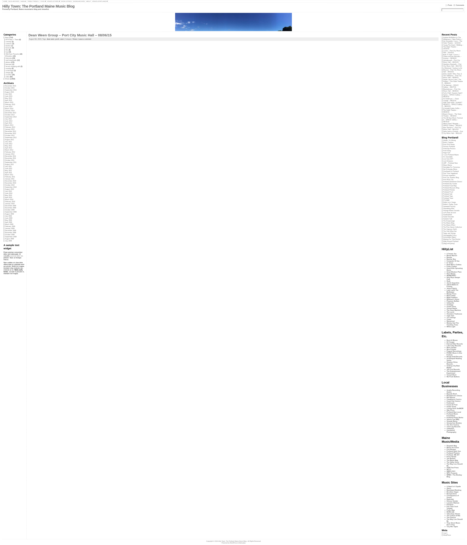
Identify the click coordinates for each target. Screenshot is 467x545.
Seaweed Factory (449, 206)
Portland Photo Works (455, 417)
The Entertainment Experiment (453, 372)
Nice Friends (451, 349)
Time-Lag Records (453, 427)
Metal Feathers (452, 297)
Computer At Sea (453, 261)
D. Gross (450, 263)
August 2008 (9, 239)
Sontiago (450, 305)
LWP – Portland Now (450, 163)
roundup (8, 68)
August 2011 (9, 164)
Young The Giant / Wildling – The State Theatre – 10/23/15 (453, 47)
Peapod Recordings (454, 351)
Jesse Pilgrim (452, 288)
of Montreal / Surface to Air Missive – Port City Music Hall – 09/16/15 (452, 70)
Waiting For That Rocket (451, 239)
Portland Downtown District (452, 182)
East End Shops (449, 144)
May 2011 (8, 170)
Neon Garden (451, 347)
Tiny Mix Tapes (452, 526)
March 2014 (9, 109)
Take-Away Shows (453, 514)
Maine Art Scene (453, 447)
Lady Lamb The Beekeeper (452, 291)
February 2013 (10, 127)
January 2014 (9, 111)
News (7, 37)
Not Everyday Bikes (450, 169)
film (7, 50)
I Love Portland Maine (451, 155)
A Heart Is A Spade (454, 486)
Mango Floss (451, 294)
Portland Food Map (450, 186)
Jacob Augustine (453, 283)
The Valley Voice (453, 462)
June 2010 (8, 193)
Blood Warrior (452, 255)
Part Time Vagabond (450, 173)
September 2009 (11, 212)
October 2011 (9, 160)
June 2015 (8, 96)
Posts (450, 5)
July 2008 (8, 241)
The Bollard (451, 458)
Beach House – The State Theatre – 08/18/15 (452, 115)
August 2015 (9, 92)
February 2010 (10, 201)
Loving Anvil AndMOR (455, 408)
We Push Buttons (453, 377)
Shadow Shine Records (452, 363)
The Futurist (451, 517)
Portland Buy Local (454, 412)
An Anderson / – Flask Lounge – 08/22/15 (451, 99)
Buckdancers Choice (454, 396)
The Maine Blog (448, 223)
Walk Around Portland (450, 241)
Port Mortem (451, 449)
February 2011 (10, 177)
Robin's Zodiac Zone (450, 204)
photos (8, 62)
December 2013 (10, 113)
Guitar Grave (451, 407)
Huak (448, 281)
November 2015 (10, 86)
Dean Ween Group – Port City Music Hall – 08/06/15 (70, 35)
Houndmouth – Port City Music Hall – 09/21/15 (451, 61)
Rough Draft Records (454, 357)
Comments (460, 5)
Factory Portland (449, 146)
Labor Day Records (454, 346)
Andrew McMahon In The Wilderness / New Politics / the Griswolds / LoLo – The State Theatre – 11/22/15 (452, 40)
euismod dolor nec (16, 256)
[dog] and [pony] (449, 243)
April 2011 (8, 173)
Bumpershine (452, 494)
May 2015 (8, 98)
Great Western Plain (454, 272)
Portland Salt (447, 194)
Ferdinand (450, 403)
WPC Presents (452, 473)
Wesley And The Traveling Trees (453, 324)
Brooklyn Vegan (452, 492)
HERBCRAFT (451, 276)
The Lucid (450, 312)
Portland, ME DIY (453, 455)
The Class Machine (454, 310)
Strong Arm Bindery (454, 423)
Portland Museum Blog (451, 188)
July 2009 (8, 216)
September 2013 (11, 117)
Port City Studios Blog (451, 177)
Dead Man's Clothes (454, 265)
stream (8, 73)
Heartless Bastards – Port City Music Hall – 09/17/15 (452, 65)
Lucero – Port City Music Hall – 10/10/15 (452, 51)
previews (9, 64)
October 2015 (9, 88)
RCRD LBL (450, 512)
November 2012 (10, 133)
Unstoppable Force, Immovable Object (450, 236)
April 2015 (8, 100)
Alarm (449, 488)
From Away (447, 151)
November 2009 (10, 208)
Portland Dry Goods (450, 184)
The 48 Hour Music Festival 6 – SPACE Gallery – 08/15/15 (453, 120)
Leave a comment (85, 39)
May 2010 (8, 195)
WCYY (449, 469)
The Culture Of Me (453, 516)
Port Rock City (448, 179)
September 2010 (11, 187)
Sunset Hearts (452, 308)
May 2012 (8, 146)
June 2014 (8, 106)
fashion (8, 46)
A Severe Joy (451, 254)
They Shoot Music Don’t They (453, 524)
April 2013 (8, 123)
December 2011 (10, 156)
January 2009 (9, 228)
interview (9, 58)
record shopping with (13, 66)
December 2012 (10, 131)
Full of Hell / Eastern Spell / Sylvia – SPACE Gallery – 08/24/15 (453, 95)
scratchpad (9, 70)
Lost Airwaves (448, 161)
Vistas (449, 319)
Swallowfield (447, 215)
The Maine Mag (452, 460)
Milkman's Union (453, 299)
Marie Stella (451, 296)
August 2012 (9, 140)
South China (451, 307)
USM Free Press (453, 468)
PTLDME (446, 200)
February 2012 (10, 152)
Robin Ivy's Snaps (449, 202)
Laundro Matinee (453, 503)
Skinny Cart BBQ (453, 419)
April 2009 (8, 222)
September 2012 (11, 137)
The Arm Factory (453, 425)
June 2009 (8, 218)
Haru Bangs (451, 274)
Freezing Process (449, 148)
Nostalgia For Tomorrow (451, 167)
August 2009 (9, 214)
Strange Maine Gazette (451, 210)
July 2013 (8, 119)
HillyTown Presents (12, 54)
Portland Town (448, 198)
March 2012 (9, 150)
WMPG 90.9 (451, 471)
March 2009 (9, 224)
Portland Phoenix (453, 453)
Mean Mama (447, 165)
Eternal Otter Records (455, 344)
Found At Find (452, 405)
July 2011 (8, 166)
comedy (8, 42)
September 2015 (11, 90)
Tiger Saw (450, 316)
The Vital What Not (450, 231)
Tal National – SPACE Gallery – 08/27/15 (451, 86)
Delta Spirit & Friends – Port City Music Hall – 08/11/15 (453, 132)
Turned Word (451, 375)
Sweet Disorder (448, 217)
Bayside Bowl (452, 394)
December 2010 (10, 181)
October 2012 (9, 135)
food (7, 52)
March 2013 (9, 125)
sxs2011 (8, 75)
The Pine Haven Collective (452, 227)
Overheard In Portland (451, 171)
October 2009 (9, 210)
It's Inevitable (448, 157)
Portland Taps (448, 196)
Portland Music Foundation (452, 415)
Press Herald (451, 457)
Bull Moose (451, 397)
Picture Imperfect (449, 175)
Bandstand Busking (454, 490)
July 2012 (8, 142)
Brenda (449, 257)
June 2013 (8, 121)
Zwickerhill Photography (451, 431)
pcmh (57, 39)
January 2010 (9, 204)
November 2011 (10, 158)
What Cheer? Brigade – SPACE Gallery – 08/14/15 (452, 124)
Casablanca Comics (454, 399)
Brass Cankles (448, 142)
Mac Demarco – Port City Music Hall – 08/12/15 (452, 128)
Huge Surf (446, 153)
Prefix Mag (451, 510)
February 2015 (10, 104)
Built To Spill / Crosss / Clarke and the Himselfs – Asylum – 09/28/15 (452, 56)
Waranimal (451, 321)
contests (9, 44)
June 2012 (8, 144)
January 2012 (9, 154)
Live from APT (448, 159)
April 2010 (8, 197)
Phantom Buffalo (453, 301)
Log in (445, 533)
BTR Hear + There (12, 39)
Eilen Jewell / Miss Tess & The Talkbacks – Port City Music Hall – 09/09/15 (452, 75)
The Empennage (449, 221)
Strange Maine (452, 421)
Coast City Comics (453, 401)
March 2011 (9, 175)
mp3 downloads (11, 60)
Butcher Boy (451, 259)
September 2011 (10, 162)
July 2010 (8, 191)
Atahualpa (242, 543)
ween (62, 39)
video (7, 77)
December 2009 (10, 206)
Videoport (450, 428)
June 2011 (8, 168)
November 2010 (10, 183)
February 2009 (10, 226)
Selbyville (450, 303)
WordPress (447, 535)
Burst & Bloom (452, 340)
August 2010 (9, 189)
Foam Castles (452, 266)
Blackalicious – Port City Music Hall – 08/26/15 (452, 90)
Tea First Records (453, 369)
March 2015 (9, 102)
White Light (451, 327)
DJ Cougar (450, 342)
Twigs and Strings (449, 233)
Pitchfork (450, 505)
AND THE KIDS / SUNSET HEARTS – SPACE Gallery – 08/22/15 (452, 104)
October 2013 (9, 115)
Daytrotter (450, 499)
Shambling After (448, 208)
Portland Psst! (448, 192)
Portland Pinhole (449, 190)
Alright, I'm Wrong (449, 140)
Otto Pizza (450, 410)
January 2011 (9, 179)
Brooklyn (9, 56)
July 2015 (8, 94)
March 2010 (9, 199)
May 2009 (8, 220)
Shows (7, 79)
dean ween (50, 39)
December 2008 (10, 230)
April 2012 (8, 148)
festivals (9, 48)
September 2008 (11, 237)
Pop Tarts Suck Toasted (452, 507)
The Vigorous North (450, 229)
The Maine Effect (449, 225)
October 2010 (9, 185)
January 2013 (9, 129)
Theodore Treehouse (454, 314)
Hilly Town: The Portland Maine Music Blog (38, 6)
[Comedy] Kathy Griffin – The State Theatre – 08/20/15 (452, 110)
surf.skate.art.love (449, 213)
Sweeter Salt (447, 219)
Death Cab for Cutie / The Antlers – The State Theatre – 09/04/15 (453, 81)
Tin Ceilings (451, 317)
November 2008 (10, 232)
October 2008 (9, 235)
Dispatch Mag (452, 446)
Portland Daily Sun (454, 451)
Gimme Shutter (452, 501)
